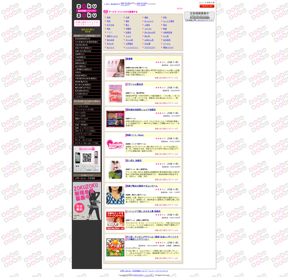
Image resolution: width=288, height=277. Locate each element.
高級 (146, 17)
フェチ (128, 36)
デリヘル (78, 116)
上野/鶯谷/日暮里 (82, 69)
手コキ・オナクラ (82, 140)
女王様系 (166, 40)
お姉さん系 (148, 40)
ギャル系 (129, 40)
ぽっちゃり (148, 21)
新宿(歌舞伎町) (81, 39)
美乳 (109, 21)
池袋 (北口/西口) (81, 51)
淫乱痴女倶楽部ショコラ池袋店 (141, 110)
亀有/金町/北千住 (82, 88)
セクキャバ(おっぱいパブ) (85, 143)
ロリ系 (166, 36)
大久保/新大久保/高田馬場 (85, 42)
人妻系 (147, 25)
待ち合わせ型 (149, 32)
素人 (127, 25)
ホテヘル (78, 113)
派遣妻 (129, 59)
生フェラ (110, 47)
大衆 (127, 17)
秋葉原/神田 (80, 75)
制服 (165, 29)
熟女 (165, 25)
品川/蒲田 (79, 66)
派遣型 (128, 32)
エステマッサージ (82, 134)
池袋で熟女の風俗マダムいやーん (142, 186)
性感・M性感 (80, 125)
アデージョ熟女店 (134, 84)
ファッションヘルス (83, 109)
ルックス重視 (168, 21)
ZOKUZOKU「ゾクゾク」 (143, 275)
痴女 (109, 29)
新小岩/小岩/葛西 (82, 85)
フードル (166, 44)
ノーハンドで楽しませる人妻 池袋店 (143, 211)
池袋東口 (78, 54)
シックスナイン (132, 47)
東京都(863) (114, 4)
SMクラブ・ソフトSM (84, 131)
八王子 (78, 97)
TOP (107, 4)
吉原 (77, 72)
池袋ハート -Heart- (135, 135)
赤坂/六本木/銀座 (82, 48)
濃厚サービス (112, 36)
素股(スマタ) (168, 47)
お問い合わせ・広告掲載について (133, 271)
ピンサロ (78, 137)
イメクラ (78, 122)
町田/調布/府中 (81, 91)
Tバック (110, 44)
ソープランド (80, 106)
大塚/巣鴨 (79, 57)
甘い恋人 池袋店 (134, 160)
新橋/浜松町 (80, 63)
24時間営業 (167, 32)
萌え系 (147, 36)
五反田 (78, 60)
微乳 (127, 21)
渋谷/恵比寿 (80, 45)
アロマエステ (149, 47)
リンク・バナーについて (158, 271)
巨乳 (165, 17)
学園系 (128, 29)
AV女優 (147, 44)
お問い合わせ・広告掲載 (85, 178)
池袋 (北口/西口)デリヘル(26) (142, 4)
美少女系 (110, 40)
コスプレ (148, 29)
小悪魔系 (129, 44)
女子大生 (110, 25)
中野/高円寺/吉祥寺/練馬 (84, 78)
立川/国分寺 (80, 94)
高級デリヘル (80, 119)
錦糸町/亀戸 (80, 82)
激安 (109, 17)
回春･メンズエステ (82, 128)
